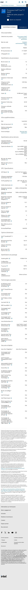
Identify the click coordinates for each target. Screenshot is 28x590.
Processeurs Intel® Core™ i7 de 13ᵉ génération (22, 38)
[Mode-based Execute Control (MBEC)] (10, 402)
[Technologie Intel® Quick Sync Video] (11, 221)
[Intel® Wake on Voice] (2, 299)
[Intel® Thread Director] (2, 290)
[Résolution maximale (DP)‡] (5, 193)
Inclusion (3, 513)
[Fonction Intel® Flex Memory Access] (10, 335)
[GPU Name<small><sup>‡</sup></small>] (8, 172)
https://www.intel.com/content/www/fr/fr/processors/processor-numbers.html (13, 469)
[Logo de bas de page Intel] (4, 576)
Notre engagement (6, 510)
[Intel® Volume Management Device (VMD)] (5, 341)
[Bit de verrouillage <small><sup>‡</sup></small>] (2, 392)
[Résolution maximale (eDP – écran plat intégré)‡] (7, 199)
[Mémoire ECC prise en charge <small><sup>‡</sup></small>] (6, 164)
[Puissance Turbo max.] (2, 103)
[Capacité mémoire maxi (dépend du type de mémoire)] (9, 143)
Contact (3, 520)
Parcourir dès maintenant (23, 132)
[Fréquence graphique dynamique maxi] (11, 177)
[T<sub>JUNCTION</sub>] (7, 265)
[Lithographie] (9, 53)
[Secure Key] (8, 367)
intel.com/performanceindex (21, 555)
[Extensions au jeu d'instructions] (9, 325)
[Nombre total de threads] (6, 74)
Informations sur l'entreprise (8, 507)
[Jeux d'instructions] (12, 321)
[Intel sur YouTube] (12, 533)
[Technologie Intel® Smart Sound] (9, 295)
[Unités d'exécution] (12, 185)
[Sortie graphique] (11, 180)
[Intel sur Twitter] (5, 533)
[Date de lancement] (12, 124)
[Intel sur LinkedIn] (9, 533)
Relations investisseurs (7, 517)
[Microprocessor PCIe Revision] (6, 242)
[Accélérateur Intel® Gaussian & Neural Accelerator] (8, 286)
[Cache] (5, 93)
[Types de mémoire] (12, 146)
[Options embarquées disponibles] (8, 128)
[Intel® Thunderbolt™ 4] (2, 237)
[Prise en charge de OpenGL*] (7, 208)
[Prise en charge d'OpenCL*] (8, 212)
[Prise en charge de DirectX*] (6, 203)
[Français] (22, 2)
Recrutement (4, 527)
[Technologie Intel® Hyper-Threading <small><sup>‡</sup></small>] (11, 318)
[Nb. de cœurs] (9, 61)
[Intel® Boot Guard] (11, 398)
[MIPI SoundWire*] (11, 305)
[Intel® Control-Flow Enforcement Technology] (8, 377)
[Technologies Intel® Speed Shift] (8, 314)
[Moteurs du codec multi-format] (9, 216)
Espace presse (4, 523)
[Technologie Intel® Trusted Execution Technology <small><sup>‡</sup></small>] (9, 387)
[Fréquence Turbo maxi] (2, 79)
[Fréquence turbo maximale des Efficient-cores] (9, 90)
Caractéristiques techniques (9, 27)
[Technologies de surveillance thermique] (7, 331)
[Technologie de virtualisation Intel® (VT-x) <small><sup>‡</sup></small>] (6, 408)
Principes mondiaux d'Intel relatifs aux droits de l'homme (12, 559)
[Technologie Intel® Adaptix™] (7, 309)
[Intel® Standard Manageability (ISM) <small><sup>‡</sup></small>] (2, 360)
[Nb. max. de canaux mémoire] (7, 159)
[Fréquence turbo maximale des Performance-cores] (12, 84)
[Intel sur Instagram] (16, 533)
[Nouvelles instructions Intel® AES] (7, 382)
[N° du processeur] (11, 50)
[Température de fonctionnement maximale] (7, 271)
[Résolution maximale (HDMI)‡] (6, 189)
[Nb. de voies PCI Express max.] (9, 250)
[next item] (27, 5)
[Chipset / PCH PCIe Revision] (6, 246)
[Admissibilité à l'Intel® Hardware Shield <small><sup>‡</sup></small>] (11, 364)
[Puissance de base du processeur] (8, 99)
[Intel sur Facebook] (2, 533)
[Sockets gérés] (9, 258)
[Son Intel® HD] (9, 302)
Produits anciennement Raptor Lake (21, 43)
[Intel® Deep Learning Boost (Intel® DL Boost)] (2, 113)
